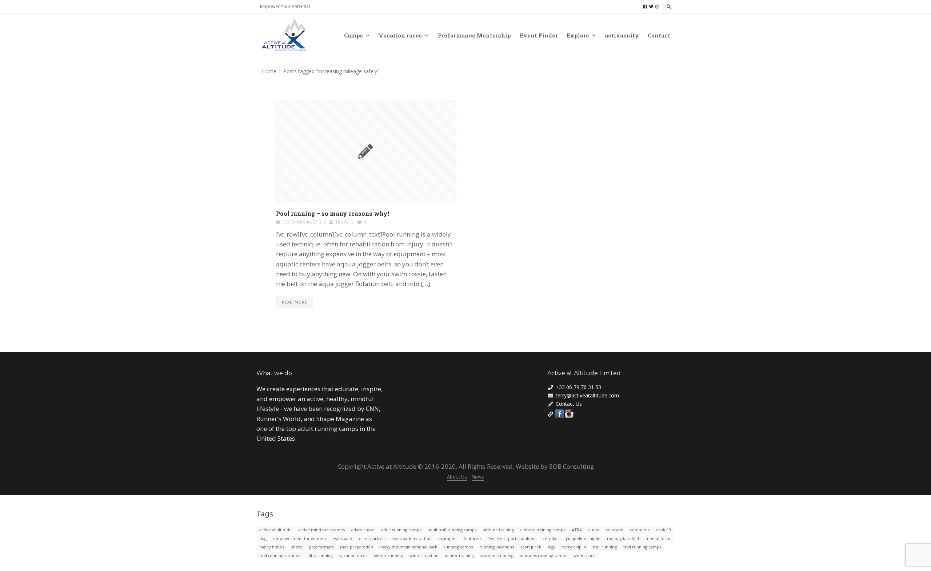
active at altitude (275, 529)
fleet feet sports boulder (511, 538)
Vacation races (400, 35)
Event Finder (539, 35)
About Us (457, 476)
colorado (614, 529)
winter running (388, 555)
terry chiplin (574, 547)
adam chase (363, 529)
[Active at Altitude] (284, 35)
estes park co (372, 538)
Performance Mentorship (474, 35)
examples (447, 538)
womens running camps (543, 555)
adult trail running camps (452, 529)
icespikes (550, 538)
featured (472, 538)
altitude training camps (542, 529)
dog (263, 538)
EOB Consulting (571, 466)
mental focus (658, 538)
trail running (605, 547)
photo (296, 547)
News (478, 476)
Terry (342, 222)
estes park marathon (411, 538)
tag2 (552, 547)
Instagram (569, 413)
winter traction (424, 555)
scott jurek (530, 547)
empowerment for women (299, 538)
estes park (342, 538)
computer (640, 529)
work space (585, 555)
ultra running (320, 555)
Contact (659, 35)
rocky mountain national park (408, 547)
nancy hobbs (271, 547)
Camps (353, 35)
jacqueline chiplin (583, 538)
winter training (459, 555)
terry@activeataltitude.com (587, 395)
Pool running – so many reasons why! (332, 213)
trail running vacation (280, 555)
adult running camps (401, 529)
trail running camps (642, 547)
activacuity (622, 35)
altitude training (498, 529)
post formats (321, 547)
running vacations (496, 547)
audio (593, 529)
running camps (458, 547)
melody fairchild (623, 538)
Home (269, 71)
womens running (497, 555)
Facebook (559, 413)
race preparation (356, 547)
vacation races (353, 555)
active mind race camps (321, 529)
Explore (578, 35)
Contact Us (569, 403)
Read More (294, 302)
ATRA (577, 529)
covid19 (663, 529)
